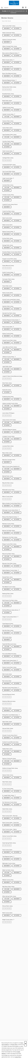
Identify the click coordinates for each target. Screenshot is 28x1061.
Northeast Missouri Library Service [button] (10, 610)
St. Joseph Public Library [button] (8, 795)
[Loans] (23, 7)
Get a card (6, 116)
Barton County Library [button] (7, 60)
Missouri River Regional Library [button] (9, 517)
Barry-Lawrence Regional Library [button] (10, 53)
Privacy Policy (14, 1044)
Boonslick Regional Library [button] (8, 80)
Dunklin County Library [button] (8, 272)
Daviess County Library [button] (8, 231)
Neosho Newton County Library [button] (10, 570)
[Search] (2, 7)
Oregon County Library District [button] (9, 617)
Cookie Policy (18, 1057)
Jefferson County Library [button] (8, 356)
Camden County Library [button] (8, 114)
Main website (7, 28)
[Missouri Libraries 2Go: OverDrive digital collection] (14, 3)
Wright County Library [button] (7, 919)
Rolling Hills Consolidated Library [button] (10, 715)
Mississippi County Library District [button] (10, 510)
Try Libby (4, 11)
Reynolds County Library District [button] (10, 687)
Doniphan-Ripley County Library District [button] (11, 252)
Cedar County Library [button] (7, 178)
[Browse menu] (25, 7)
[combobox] (11, 7)
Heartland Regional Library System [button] (10, 320)
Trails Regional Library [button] (7, 856)
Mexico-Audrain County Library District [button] (11, 503)
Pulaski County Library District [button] (9, 660)
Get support (16, 28)
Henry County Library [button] (7, 326)
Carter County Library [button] (7, 151)
